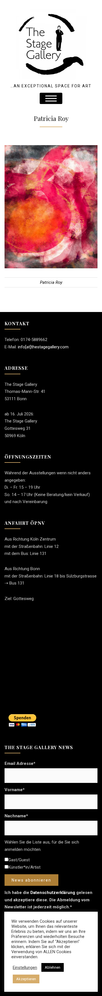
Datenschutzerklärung (52, 892)
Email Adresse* (20, 763)
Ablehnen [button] (52, 967)
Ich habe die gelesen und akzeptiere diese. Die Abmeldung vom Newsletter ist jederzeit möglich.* (48, 899)
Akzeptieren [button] (26, 979)
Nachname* (16, 815)
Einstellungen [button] (25, 967)
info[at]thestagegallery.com (43, 346)
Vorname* (15, 789)
